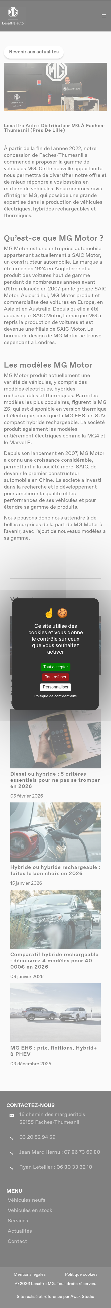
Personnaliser (55, 687)
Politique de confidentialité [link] (55, 696)
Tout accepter (55, 667)
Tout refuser (55, 677)
